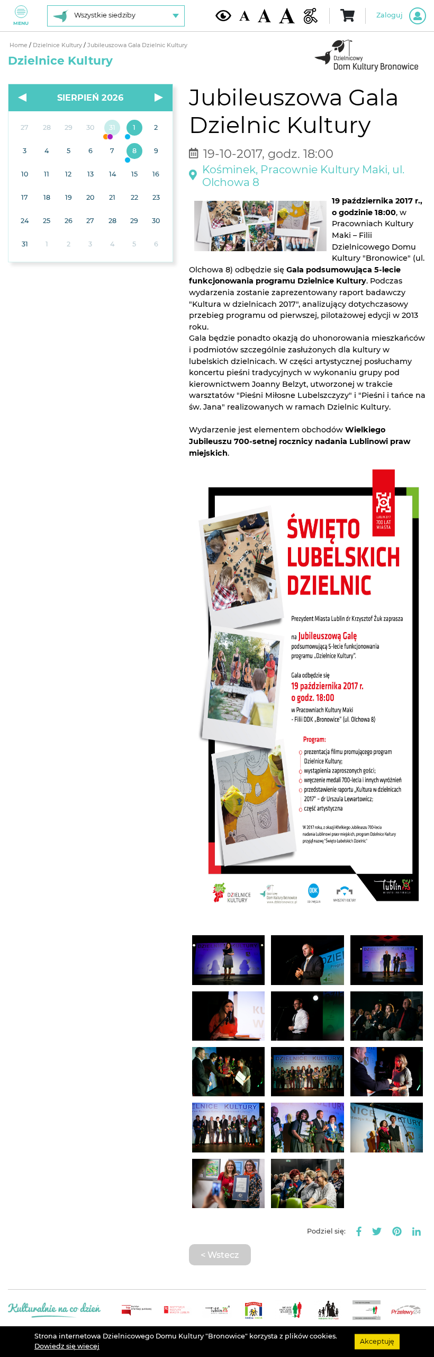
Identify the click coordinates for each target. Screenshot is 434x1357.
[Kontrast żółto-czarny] (223, 15)
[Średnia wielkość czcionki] (264, 15)
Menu (21, 23)
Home (19, 45)
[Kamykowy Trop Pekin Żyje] (112, 128)
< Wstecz (220, 1254)
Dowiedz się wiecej (67, 1346)
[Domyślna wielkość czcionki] (244, 16)
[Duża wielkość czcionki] (287, 15)
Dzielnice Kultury (58, 45)
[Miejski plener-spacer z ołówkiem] (134, 128)
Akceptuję (377, 1341)
